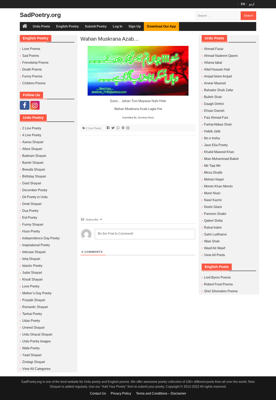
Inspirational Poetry (36, 245)
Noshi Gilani (213, 207)
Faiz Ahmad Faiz (216, 117)
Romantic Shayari (35, 307)
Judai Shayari (32, 272)
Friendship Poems (35, 62)
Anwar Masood (215, 83)
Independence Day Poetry (41, 238)
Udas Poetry (31, 320)
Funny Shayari (32, 224)
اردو (251, 4)
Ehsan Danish (214, 110)
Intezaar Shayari (34, 252)
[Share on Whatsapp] (118, 128)
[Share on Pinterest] (123, 128)
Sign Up (135, 26)
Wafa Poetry (31, 348)
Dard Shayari (31, 183)
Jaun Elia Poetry (216, 145)
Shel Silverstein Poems (221, 291)
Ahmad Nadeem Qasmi (221, 55)
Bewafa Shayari (33, 169)
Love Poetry (30, 286)
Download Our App (161, 26)
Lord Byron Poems (217, 277)
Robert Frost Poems (218, 284)
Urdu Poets (41, 26)
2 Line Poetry (93, 128)
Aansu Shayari (32, 142)
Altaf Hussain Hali (217, 69)
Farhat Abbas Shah (218, 124)
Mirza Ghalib (213, 172)
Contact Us (98, 393)
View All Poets (214, 255)
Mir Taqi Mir (212, 165)
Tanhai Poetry (32, 314)
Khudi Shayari (32, 279)
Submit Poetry (96, 26)
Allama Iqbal (213, 62)
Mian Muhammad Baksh (221, 158)
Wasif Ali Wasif (214, 248)
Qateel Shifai (213, 220)
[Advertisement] (138, 170)
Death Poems (32, 69)
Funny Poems (32, 76)
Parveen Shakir (215, 213)
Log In (117, 26)
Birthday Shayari (34, 176)
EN (243, 4)
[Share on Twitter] (113, 128)
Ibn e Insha (212, 138)
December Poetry (34, 190)
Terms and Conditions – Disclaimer (161, 393)
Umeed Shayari (33, 327)
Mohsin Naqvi (214, 179)
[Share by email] (128, 128)
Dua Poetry (30, 210)
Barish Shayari (32, 162)
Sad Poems (30, 55)
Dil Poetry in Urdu (35, 197)
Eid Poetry (29, 217)
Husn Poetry (31, 231)
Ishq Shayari (31, 259)
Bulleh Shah (213, 97)
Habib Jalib (212, 131)
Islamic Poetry (32, 265)
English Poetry (67, 26)
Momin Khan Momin (218, 186)
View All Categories (36, 368)
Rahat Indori (213, 227)
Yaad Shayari (32, 355)
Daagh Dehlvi (214, 104)
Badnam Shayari (34, 155)
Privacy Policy (121, 393)
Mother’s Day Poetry (37, 293)
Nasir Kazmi (213, 200)
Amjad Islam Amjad (218, 76)
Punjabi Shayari (33, 300)
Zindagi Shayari (33, 362)
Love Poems (31, 49)
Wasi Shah (212, 241)
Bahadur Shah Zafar (218, 90)
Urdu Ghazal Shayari (37, 334)
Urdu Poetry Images (36, 341)
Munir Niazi (212, 193)
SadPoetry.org (40, 15)
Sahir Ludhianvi (215, 234)
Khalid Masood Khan (219, 152)
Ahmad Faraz (213, 49)
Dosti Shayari (32, 204)
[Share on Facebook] (109, 128)
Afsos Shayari (32, 149)
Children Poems (33, 83)
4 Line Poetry (31, 135)
